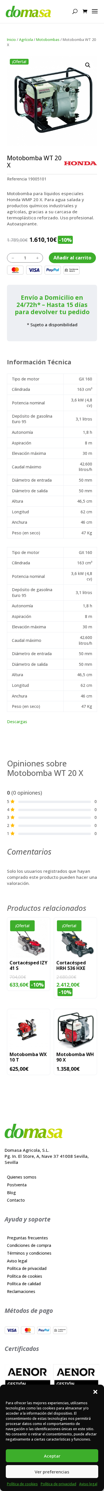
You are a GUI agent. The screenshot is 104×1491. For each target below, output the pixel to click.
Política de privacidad (58, 1483)
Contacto (16, 1200)
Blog (11, 1192)
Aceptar (52, 1456)
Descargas (17, 721)
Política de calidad (24, 1283)
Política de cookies (22, 1483)
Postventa (17, 1184)
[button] (95, 1392)
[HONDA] (80, 163)
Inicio (11, 39)
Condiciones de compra (29, 1245)
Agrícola (26, 39)
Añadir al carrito (72, 258)
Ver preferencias (52, 1472)
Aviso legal (88, 1483)
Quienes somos (21, 1177)
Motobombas (48, 39)
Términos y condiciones (29, 1253)
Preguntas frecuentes (27, 1238)
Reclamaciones (21, 1291)
